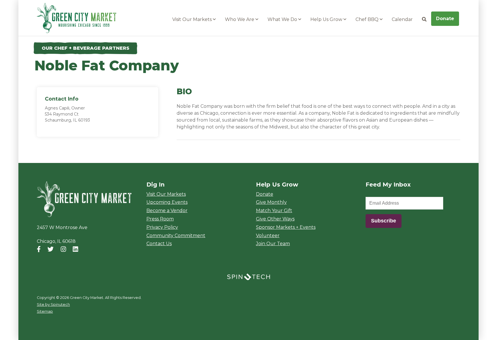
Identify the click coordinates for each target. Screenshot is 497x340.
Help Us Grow (326, 19)
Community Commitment (175, 235)
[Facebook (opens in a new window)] (39, 249)
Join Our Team (273, 243)
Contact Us (159, 243)
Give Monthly (271, 202)
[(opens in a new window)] (248, 276)
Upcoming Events (167, 202)
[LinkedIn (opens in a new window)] (75, 249)
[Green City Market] (84, 199)
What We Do (282, 19)
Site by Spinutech (53, 304)
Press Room (160, 219)
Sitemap (45, 311)
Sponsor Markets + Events (286, 227)
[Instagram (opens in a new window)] (63, 249)
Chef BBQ (367, 19)
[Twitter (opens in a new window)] (50, 249)
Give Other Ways (275, 219)
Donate (445, 18)
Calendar (402, 19)
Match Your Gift (274, 210)
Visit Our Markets (192, 19)
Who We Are (240, 19)
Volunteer (268, 235)
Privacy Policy (162, 227)
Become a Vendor (167, 210)
